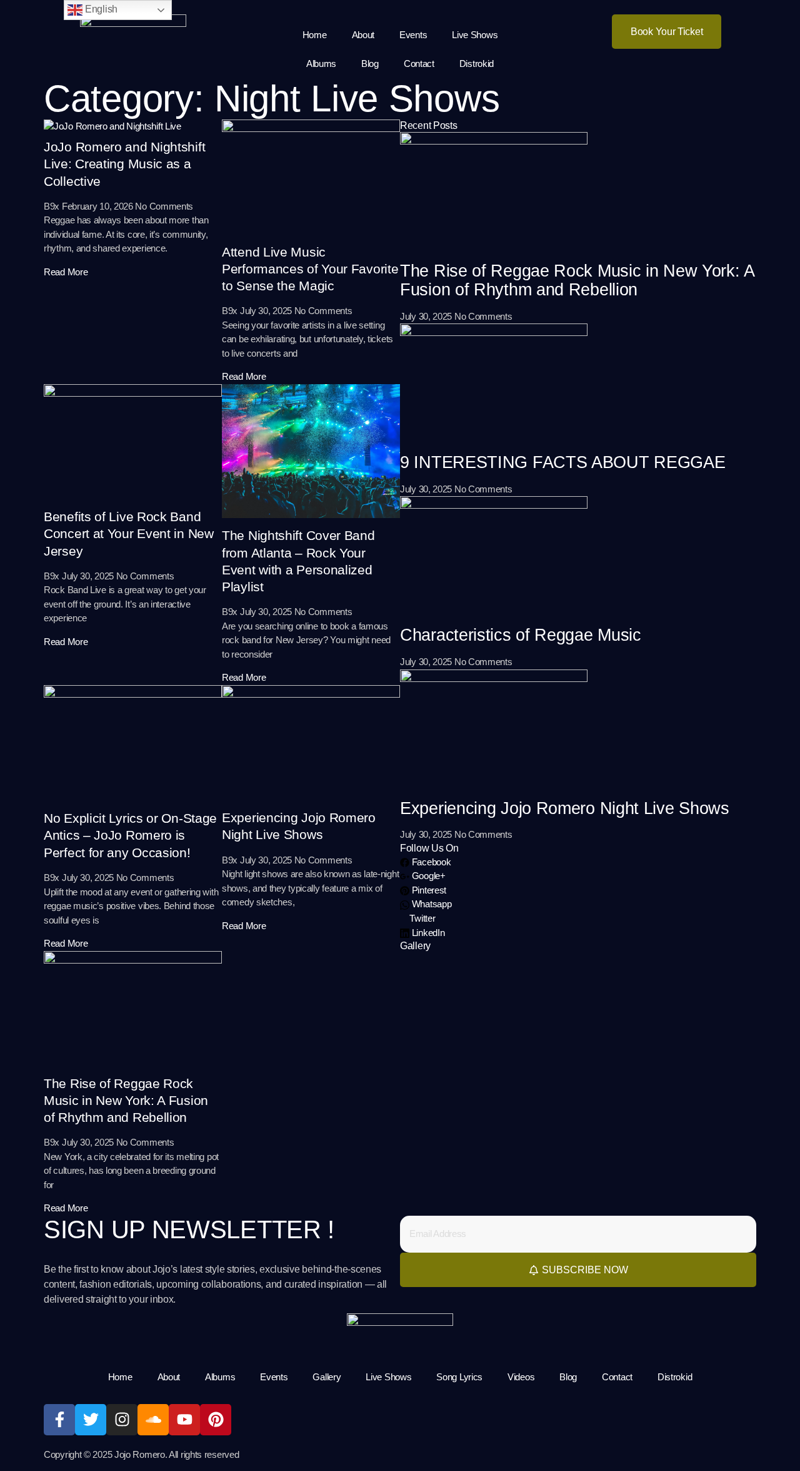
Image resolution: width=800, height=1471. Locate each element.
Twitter (422, 918)
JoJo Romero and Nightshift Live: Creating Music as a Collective (124, 164)
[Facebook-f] (59, 1419)
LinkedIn (426, 932)
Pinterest (427, 890)
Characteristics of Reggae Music (520, 635)
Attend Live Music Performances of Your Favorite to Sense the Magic (310, 269)
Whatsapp (430, 903)
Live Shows (475, 34)
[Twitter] (90, 1419)
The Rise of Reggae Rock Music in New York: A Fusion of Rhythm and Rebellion (126, 1100)
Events (413, 34)
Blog (370, 63)
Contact (419, 63)
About (363, 34)
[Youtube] (184, 1419)
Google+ (427, 875)
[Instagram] (122, 1419)
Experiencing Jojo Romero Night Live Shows (564, 808)
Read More (66, 272)
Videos (521, 1377)
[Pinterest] (215, 1419)
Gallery (326, 1377)
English (100, 9)
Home (314, 34)
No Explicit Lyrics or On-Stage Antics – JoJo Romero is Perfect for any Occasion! (130, 835)
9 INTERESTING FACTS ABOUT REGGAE (562, 462)
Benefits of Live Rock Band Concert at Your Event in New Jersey (129, 533)
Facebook (430, 862)
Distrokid (476, 63)
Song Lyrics (459, 1377)
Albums (321, 63)
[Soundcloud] (153, 1419)
